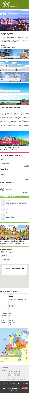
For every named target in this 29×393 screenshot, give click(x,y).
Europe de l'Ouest (15, 6)
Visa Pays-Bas (4, 255)
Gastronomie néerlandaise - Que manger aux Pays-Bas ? (12, 256)
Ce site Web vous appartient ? (9, 272)
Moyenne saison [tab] (11, 110)
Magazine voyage (11, 369)
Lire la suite (2, 45)
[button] (5, 21)
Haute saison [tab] (3, 110)
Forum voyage (5, 369)
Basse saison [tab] (19, 110)
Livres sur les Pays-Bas (5, 258)
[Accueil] (7, 2)
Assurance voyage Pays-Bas (6, 254)
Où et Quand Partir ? (18, 369)
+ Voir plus (27, 165)
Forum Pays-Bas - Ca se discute (8, 196)
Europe (11, 6)
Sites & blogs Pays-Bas (5, 259)
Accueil (4, 6)
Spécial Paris (4, 370)
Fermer (25, 388)
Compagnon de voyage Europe (7, 252)
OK (23, 272)
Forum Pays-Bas (4, 251)
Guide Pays (7, 6)
